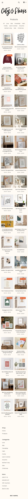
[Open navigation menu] (2, 2)
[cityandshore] (14, 11)
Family (6, 26)
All (4, 23)
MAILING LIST (5, 480)
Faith (23, 23)
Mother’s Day (8, 28)
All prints (21, 26)
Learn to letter (13, 26)
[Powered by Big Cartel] (14, 496)
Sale (15, 28)
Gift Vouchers (6, 483)
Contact (4, 486)
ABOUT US (5, 477)
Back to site (5, 489)
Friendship (17, 23)
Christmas (21, 28)
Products (4, 433)
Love (7, 23)
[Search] (19, 2)
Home (4, 431)
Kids (12, 23)
